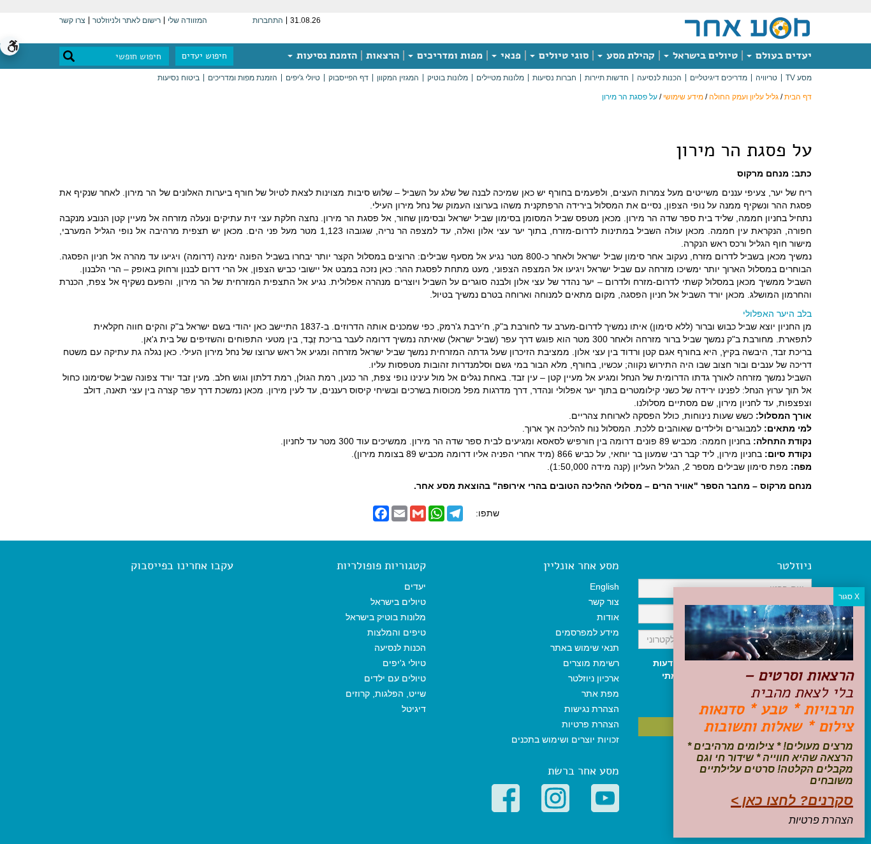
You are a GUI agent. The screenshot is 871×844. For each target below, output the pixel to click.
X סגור (849, 596)
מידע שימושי (683, 96)
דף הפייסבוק (348, 78)
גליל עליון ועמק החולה (744, 96)
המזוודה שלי (187, 20)
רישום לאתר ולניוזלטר (126, 20)
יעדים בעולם (782, 55)
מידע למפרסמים (587, 632)
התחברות (268, 20)
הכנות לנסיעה (659, 78)
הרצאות (382, 55)
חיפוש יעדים (204, 56)
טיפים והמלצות (396, 632)
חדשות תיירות (607, 78)
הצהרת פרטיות (590, 724)
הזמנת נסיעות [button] (325, 55)
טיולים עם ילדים (395, 678)
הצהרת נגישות (591, 709)
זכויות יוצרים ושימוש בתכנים (565, 739)
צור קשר (604, 602)
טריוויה (766, 78)
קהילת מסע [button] (629, 55)
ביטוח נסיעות (178, 78)
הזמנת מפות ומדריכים (242, 78)
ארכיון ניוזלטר (593, 678)
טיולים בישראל (704, 55)
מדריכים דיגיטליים (718, 78)
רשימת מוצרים (591, 663)
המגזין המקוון (398, 78)
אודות (608, 617)
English (604, 586)
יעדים (415, 586)
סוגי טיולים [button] (562, 55)
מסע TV (799, 78)
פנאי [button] (509, 55)
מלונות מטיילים (500, 78)
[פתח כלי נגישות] (9, 45)
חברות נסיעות (554, 78)
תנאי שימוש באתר (584, 648)
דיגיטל (414, 709)
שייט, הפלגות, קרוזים (386, 693)
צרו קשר (72, 20)
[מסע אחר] (747, 27)
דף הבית (798, 96)
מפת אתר (600, 693)
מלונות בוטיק (447, 78)
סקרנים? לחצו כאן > (792, 800)
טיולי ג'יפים (303, 78)
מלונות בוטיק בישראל (386, 617)
